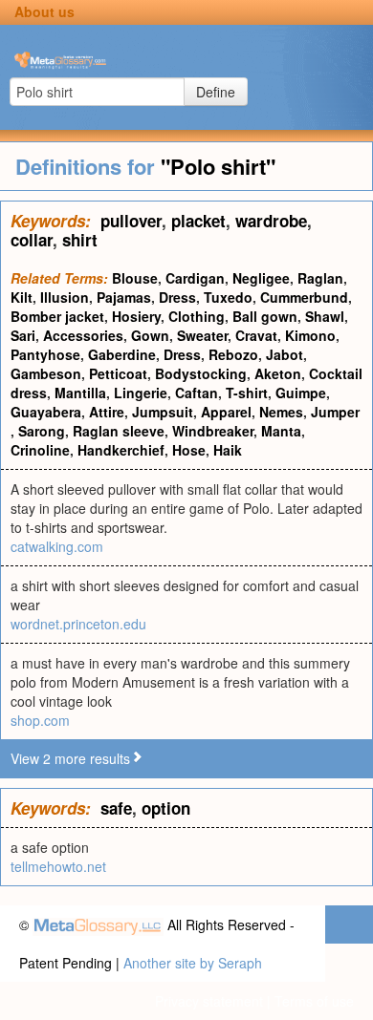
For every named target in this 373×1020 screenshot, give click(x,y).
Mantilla (80, 392)
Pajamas (124, 297)
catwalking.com (57, 546)
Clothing (196, 316)
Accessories (83, 335)
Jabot (284, 354)
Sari (23, 335)
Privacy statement (209, 1000)
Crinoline (40, 449)
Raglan (320, 277)
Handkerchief (121, 449)
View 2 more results (70, 758)
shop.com (40, 720)
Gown (150, 335)
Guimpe (300, 392)
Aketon (277, 373)
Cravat (256, 335)
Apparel (226, 411)
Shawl (324, 316)
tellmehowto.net (58, 866)
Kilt (22, 297)
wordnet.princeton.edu (78, 623)
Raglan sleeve (119, 430)
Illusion (64, 297)
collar (32, 239)
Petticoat (118, 373)
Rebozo (233, 354)
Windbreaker (212, 430)
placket (198, 220)
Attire (106, 411)
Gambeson (46, 373)
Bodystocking (201, 373)
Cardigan (195, 277)
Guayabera (46, 411)
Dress (177, 297)
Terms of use (314, 1000)
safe (116, 808)
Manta (281, 430)
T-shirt (247, 392)
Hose (189, 449)
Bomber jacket (57, 316)
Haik (227, 449)
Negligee (261, 277)
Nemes (281, 411)
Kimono (310, 335)
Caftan (196, 392)
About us (44, 11)
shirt (80, 239)
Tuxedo (228, 297)
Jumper (335, 411)
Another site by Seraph (192, 962)
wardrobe (271, 220)
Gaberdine (122, 354)
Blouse (135, 277)
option (166, 808)
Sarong (41, 430)
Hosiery (136, 316)
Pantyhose (45, 354)
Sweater (202, 335)
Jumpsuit (162, 411)
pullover (131, 220)
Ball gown (264, 316)
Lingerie (140, 392)
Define (215, 91)
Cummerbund (304, 297)
